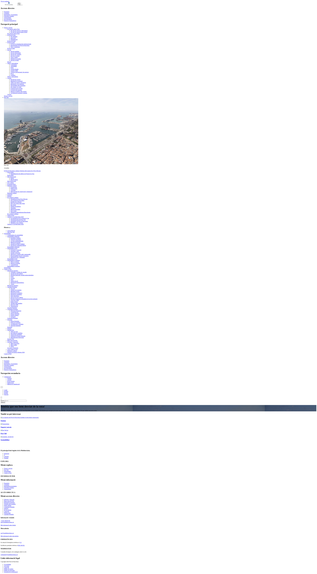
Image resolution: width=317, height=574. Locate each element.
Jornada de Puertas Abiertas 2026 (16, 352)
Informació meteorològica (17, 282)
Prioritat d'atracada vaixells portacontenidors (22, 275)
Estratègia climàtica (16, 238)
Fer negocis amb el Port (13, 29)
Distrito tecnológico (16, 206)
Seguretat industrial (16, 325)
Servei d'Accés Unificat (17, 297)
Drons (12, 346)
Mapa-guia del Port (12, 340)
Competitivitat (14, 264)
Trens (12, 279)
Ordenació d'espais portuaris (18, 336)
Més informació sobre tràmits (8, 525)
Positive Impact (15, 315)
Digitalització (14, 39)
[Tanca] (1, 399)
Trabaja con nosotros (16, 290)
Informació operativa (12, 270)
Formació (9, 194)
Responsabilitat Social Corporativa (20, 256)
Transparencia (14, 306)
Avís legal (6, 566)
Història (9, 196)
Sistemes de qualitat (16, 59)
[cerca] (19, 4)
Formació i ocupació (16, 250)
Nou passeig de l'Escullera (17, 200)
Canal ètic (6, 511)
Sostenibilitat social (12, 248)
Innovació (13, 38)
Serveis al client (15, 60)
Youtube (6, 458)
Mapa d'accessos (15, 343)
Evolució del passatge (16, 90)
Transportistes (7, 17)
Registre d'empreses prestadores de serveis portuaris (24, 299)
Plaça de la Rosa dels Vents (18, 203)
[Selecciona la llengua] (2, 387)
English (6, 393)
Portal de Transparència (10, 20)
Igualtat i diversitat (15, 253)
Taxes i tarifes (14, 57)
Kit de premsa (11, 381)
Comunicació (7, 376)
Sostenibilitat (7, 233)
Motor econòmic (15, 262)
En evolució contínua (12, 197)
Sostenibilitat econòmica (13, 260)
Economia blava (11, 184)
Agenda (9, 379)
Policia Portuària (15, 321)
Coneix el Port (7, 269)
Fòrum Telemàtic (15, 313)
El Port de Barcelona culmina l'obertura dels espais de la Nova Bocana (22, 171)
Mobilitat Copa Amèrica (17, 222)
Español (6, 391)
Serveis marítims (15, 51)
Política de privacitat (9, 570)
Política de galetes (8, 569)
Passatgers (6, 11)
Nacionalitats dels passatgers (18, 85)
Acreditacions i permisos (17, 324)
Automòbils (14, 66)
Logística (13, 75)
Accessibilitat (7, 564)
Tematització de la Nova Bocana (19, 199)
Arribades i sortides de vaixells (18, 272)
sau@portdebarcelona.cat (7, 522)
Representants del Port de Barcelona (20, 45)
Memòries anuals (15, 291)
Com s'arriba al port (12, 349)
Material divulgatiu (15, 242)
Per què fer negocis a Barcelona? (19, 30)
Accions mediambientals (17, 241)
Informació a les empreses (17, 84)
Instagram (6, 453)
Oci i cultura (10, 182)
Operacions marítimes (16, 334)
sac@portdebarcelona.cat (7, 533)
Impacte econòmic (15, 263)
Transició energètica (16, 239)
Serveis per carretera (16, 54)
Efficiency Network (9, 499)
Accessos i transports (12, 342)
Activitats (13, 190)
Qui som (13, 288)
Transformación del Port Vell (18, 220)
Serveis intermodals (16, 53)
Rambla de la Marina (16, 202)
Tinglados (13, 208)
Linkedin (6, 456)
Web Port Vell (11, 232)
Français (6, 394)
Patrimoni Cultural (12, 351)
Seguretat (9, 319)
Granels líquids (14, 69)
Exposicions (14, 187)
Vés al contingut (5, 1)
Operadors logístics (9, 16)
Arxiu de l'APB (15, 300)
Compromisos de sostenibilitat (15, 235)
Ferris (12, 67)
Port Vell (6, 97)
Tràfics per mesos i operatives (18, 82)
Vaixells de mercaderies (17, 273)
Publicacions (14, 188)
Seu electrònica (8, 19)
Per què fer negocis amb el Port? (19, 32)
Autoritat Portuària (12, 287)
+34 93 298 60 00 (5, 520)
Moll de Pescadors (15, 209)
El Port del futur (11, 35)
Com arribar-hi (11, 230)
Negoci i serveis (8, 27)
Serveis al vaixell (15, 56)
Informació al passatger (17, 81)
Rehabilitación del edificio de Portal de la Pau (22, 174)
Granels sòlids (14, 70)
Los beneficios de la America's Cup (20, 218)
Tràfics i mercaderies (12, 63)
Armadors (6, 13)
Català (5, 390)
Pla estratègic (14, 36)
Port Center (14, 211)
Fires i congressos (15, 47)
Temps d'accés (14, 281)
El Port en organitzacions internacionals (21, 44)
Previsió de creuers (15, 79)
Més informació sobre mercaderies (9, 536)
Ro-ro (12, 73)
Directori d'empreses (16, 310)
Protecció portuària (15, 322)
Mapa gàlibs (14, 345)
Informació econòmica (16, 293)
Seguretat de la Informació (11, 572)
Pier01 (12, 178)
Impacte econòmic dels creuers (18, 91)
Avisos (12, 284)
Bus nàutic (13, 205)
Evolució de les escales (17, 88)
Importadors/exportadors (10, 486)
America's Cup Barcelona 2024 (15, 217)
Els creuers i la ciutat (16, 87)
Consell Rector (14, 312)
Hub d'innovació (11, 176)
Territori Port (10, 330)
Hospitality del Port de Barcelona (19, 221)
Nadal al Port (10, 215)
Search (2, 400)
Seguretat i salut (15, 251)
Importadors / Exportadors (11, 14)
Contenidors (14, 64)
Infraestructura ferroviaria (17, 337)
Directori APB (14, 305)
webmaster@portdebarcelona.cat (9, 554)
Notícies (9, 378)
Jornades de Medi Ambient (18, 244)
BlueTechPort (14, 179)
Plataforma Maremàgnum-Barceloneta (20, 212)
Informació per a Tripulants (18, 257)
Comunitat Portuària (12, 309)
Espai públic (10, 172)
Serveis (9, 50)
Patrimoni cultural (12, 185)
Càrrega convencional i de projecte (20, 72)
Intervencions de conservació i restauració (21, 191)
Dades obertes (14, 302)
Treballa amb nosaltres (16, 303)
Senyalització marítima (16, 333)
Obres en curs (14, 331)
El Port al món (11, 42)
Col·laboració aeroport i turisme (19, 93)
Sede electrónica (15, 296)
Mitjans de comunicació (13, 384)
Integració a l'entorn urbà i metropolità (20, 254)
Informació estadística (16, 294)
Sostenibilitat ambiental (13, 236)
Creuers (9, 78)
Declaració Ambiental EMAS (18, 245)
